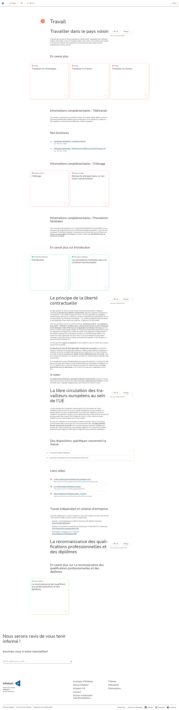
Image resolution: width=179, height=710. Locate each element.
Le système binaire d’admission (60, 453)
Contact (77, 692)
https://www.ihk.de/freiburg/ (61, 523)
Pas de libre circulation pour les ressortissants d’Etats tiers (69, 458)
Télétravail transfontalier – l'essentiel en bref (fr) (70, 141)
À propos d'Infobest (83, 681)
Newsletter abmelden (135, 707)
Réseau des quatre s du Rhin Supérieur (9, 689)
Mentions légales (8, 707)
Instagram (161, 707)
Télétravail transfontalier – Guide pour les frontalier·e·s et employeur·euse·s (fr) (80, 148)
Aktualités (113, 685)
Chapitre (13, 3)
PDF (21, 3)
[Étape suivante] (71, 661)
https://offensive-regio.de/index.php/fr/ (64, 534)
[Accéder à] (65, 95)
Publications (114, 688)
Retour (175, 3)
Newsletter (121, 707)
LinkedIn (150, 707)
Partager (126, 31)
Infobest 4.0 (79, 688)
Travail (33, 3)
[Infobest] (2, 3)
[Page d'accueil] (27, 3)
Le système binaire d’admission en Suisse (67, 486)
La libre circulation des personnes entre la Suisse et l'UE (72, 479)
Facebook (173, 707)
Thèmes (112, 681)
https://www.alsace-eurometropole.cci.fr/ (65, 528)
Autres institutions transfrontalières (83, 696)
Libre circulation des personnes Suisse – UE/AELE (70, 494)
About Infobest (81, 685)
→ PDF (114, 31)
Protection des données (24, 707)
